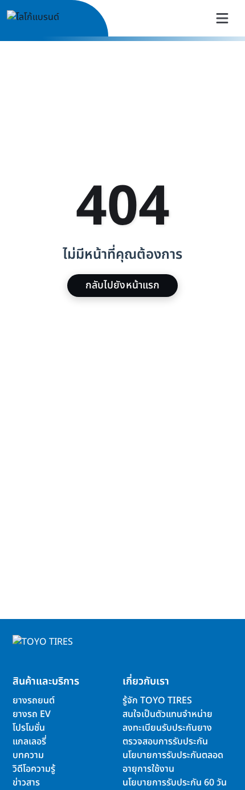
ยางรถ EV (32, 714)
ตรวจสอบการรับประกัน (165, 741)
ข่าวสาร (26, 782)
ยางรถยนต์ (34, 700)
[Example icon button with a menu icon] (222, 18)
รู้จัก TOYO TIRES (157, 700)
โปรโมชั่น (29, 728)
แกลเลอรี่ (29, 741)
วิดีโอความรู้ (34, 769)
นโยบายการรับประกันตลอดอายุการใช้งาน (172, 762)
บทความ (28, 755)
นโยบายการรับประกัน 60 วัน (174, 782)
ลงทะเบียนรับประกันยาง (167, 728)
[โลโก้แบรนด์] (46, 18)
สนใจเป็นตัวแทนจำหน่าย (167, 714)
